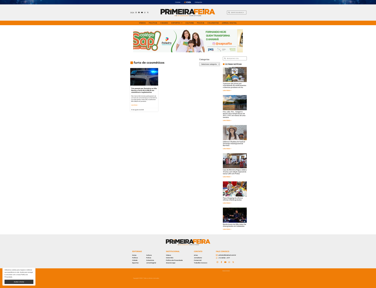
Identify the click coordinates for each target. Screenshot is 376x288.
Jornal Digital (229, 23)
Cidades (164, 23)
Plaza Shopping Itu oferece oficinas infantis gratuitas (233, 199)
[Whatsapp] (144, 12)
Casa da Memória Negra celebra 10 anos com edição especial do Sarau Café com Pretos (235, 172)
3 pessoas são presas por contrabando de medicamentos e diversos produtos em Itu (234, 85)
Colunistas (213, 23)
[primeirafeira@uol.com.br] (217, 255)
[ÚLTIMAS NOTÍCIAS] (224, 64)
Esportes (175, 23)
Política (153, 23)
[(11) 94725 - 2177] (217, 258)
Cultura (190, 23)
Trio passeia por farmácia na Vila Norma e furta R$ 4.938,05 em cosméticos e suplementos (144, 90)
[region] (18, 276)
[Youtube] (142, 12)
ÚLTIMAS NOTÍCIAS (233, 64)
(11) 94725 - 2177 (224, 258)
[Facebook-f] (221, 262)
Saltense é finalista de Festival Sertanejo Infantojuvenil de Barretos (234, 143)
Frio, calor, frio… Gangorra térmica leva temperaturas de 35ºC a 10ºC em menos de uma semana (234, 114)
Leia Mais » (134, 105)
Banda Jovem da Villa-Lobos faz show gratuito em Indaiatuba (234, 225)
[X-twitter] (147, 12)
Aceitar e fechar (19, 282)
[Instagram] (136, 12)
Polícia (200, 23)
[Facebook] (139, 12)
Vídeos (142, 23)
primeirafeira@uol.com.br (227, 255)
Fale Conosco (222, 251)
